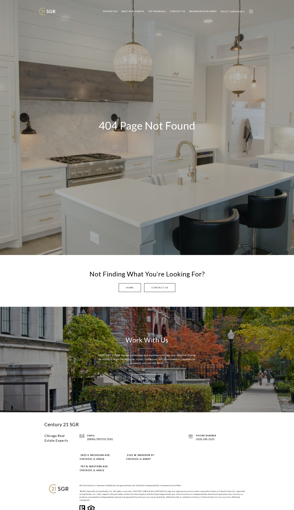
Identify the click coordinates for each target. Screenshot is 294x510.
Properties (110, 11)
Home (130, 287)
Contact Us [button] (159, 287)
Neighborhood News (203, 11)
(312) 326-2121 (205, 439)
